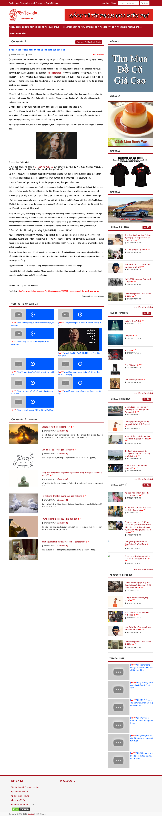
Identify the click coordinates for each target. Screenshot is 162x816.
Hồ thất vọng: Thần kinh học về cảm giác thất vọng (62, 496)
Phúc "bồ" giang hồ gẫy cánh (135, 250)
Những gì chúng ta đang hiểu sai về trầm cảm (59, 519)
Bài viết (98, 42)
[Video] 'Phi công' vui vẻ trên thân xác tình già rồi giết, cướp (141, 685)
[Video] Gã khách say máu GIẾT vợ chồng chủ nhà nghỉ (32, 410)
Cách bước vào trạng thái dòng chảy (56, 427)
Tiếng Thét (128, 336)
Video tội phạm (25, 3)
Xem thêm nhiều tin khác (143, 307)
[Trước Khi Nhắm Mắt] (115, 325)
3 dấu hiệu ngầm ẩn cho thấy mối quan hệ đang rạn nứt (63, 542)
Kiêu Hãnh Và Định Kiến (133, 380)
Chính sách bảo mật (21, 792)
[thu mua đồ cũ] (130, 69)
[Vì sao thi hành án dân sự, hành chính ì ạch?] (115, 469)
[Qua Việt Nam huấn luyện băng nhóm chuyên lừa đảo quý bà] (115, 511)
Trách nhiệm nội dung (21, 796)
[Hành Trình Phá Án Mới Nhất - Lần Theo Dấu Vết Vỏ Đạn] (80, 339)
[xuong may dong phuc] (130, 172)
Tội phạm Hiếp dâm (52, 27)
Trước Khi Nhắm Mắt (132, 321)
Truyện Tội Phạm (52, 3)
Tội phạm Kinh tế (37, 27)
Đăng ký (114, 3)
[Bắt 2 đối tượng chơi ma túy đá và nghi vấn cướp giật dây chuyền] (118, 707)
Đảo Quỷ (128, 350)
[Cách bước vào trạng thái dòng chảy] (23, 434)
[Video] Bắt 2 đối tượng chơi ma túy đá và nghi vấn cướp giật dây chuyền (141, 702)
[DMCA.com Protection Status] (32, 809)
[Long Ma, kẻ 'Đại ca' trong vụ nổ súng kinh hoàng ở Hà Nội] (115, 268)
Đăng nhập (105, 3)
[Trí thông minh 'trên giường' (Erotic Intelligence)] (115, 616)
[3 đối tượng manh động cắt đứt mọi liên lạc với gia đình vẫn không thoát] (115, 425)
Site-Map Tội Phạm (20, 800)
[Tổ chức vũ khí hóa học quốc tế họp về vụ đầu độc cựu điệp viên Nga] (115, 560)
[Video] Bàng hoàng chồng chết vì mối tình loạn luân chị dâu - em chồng (141, 667)
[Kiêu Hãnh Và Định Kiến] (115, 383)
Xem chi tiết (62, 431)
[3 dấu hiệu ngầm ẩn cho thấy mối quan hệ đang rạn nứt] (23, 549)
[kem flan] (130, 124)
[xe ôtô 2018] (130, 209)
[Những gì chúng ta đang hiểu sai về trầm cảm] (23, 526)
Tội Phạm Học (89, 42)
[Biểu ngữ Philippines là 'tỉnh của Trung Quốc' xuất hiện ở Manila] (115, 545)
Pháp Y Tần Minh (130, 365)
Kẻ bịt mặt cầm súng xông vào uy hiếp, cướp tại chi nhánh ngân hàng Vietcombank (137, 409)
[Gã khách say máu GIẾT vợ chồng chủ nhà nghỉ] (32, 402)
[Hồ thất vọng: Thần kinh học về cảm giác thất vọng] (23, 503)
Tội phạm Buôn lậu (119, 27)
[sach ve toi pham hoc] (109, 15)
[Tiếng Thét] (115, 339)
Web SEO (31, 814)
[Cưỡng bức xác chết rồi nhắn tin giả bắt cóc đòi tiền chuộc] (32, 333)
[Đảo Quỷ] (115, 354)
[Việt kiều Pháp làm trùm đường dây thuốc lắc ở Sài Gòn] (115, 497)
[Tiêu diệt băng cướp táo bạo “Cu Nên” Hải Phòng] (115, 298)
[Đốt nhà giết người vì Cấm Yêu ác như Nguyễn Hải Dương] (32, 314)
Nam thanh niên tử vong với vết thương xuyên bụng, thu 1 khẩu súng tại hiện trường (137, 453)
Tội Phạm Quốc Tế (117, 485)
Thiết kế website (19, 804)
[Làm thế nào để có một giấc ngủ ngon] (23, 457)
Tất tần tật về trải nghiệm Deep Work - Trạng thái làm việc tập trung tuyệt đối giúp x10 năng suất (138, 585)
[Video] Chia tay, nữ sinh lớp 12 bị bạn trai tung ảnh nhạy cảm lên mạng (141, 755)
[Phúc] (115, 253)
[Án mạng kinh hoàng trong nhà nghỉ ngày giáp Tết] (80, 383)
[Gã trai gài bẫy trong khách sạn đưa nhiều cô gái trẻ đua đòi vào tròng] (115, 440)
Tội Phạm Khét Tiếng (119, 227)
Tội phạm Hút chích (86, 27)
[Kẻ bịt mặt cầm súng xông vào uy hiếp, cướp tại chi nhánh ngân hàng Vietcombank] (115, 411)
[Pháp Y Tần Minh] (115, 369)
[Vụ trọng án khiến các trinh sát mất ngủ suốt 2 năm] (32, 364)
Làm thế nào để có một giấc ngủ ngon (57, 450)
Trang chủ (80, 42)
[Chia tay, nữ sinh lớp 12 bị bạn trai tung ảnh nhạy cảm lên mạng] (118, 760)
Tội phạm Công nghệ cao (19, 27)
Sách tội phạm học (38, 3)
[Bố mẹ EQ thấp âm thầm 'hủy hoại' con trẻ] (115, 601)
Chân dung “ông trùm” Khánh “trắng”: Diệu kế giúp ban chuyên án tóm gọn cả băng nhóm (138, 237)
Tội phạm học (13, 3)
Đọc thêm (147, 227)
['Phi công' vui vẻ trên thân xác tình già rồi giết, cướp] (80, 314)
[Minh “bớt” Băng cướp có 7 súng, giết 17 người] (115, 283)
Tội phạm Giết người (103, 27)
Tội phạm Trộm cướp (68, 27)
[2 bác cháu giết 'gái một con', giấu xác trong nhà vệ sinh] (32, 383)
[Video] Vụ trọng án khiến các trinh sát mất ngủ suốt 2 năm (141, 720)
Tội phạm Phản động (17, 33)
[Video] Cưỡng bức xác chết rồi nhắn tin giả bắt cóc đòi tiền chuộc (141, 738)
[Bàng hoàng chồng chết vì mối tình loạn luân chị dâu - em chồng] (80, 364)
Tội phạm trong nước (119, 399)
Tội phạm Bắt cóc (135, 27)
